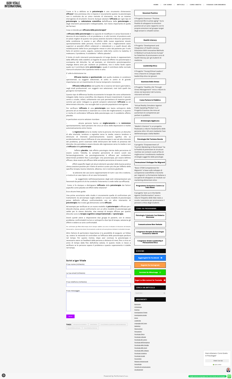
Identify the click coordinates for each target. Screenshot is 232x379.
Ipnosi (136, 318)
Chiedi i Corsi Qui (218, 360)
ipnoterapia (93, 324)
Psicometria (137, 359)
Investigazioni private (140, 315)
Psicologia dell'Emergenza (142, 342)
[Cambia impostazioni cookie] (3, 375)
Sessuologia (137, 364)
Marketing (137, 326)
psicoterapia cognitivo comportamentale (113, 324)
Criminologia (138, 307)
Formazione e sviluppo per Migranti (150, 162)
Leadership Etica (150, 66)
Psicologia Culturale (140, 337)
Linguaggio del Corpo (140, 323)
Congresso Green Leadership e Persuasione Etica (150, 242)
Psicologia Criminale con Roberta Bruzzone (150, 216)
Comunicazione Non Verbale (150, 224)
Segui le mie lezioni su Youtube (148, 280)
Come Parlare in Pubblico (150, 100)
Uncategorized (138, 370)
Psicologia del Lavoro (140, 340)
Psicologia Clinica (139, 334)
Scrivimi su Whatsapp (148, 272)
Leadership (137, 321)
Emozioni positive (150, 13)
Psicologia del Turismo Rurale (150, 139)
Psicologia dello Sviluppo (141, 350)
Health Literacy (150, 40)
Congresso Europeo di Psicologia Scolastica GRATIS (150, 233)
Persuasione (138, 331)
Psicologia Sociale (139, 356)
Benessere (137, 304)
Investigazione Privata (140, 312)
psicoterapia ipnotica (90, 328)
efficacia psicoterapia (80, 324)
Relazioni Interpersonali (141, 361)
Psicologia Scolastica (140, 353)
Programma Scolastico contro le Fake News (150, 187)
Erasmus (136, 310)
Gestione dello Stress (150, 82)
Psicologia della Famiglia (141, 345)
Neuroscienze (138, 329)
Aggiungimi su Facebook (148, 258)
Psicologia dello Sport (140, 348)
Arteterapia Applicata (150, 121)
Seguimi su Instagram (150, 265)
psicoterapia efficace (74, 328)
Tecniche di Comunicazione (142, 367)
